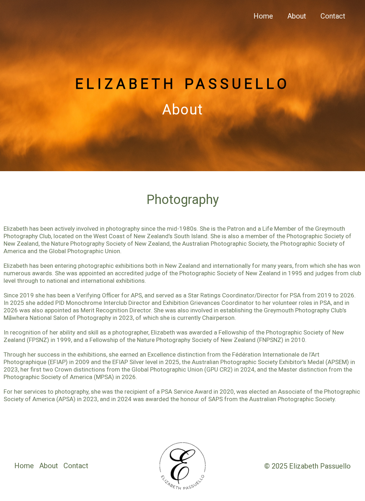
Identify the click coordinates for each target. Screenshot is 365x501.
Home (263, 16)
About (296, 16)
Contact (332, 16)
